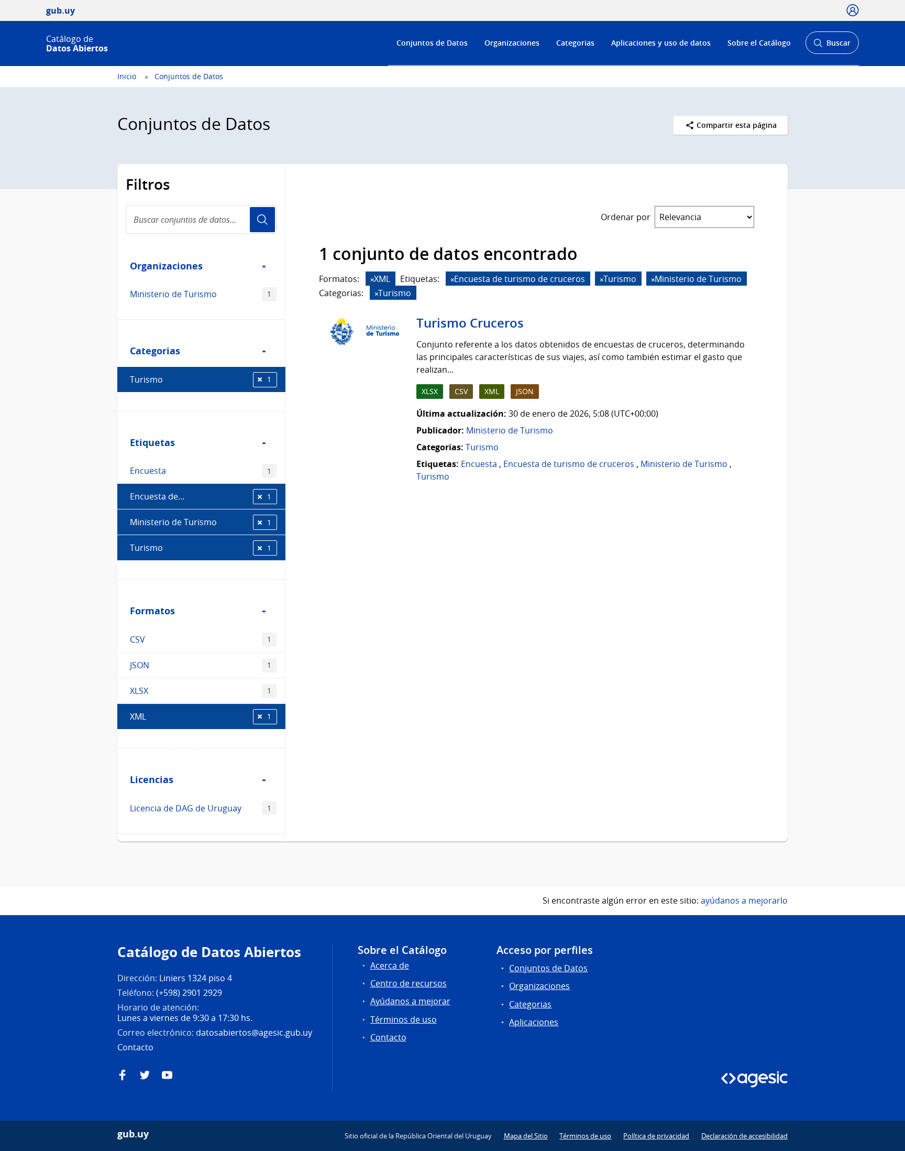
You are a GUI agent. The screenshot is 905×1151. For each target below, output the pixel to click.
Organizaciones (511, 43)
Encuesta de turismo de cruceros (568, 464)
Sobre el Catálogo (759, 43)
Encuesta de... (200, 496)
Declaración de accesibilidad (744, 1136)
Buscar (832, 46)
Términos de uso (403, 1019)
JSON (200, 665)
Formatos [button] (152, 610)
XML (200, 716)
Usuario (262, 219)
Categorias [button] (155, 350)
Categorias (575, 43)
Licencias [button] (151, 779)
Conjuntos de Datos (432, 43)
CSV (200, 639)
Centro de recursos (408, 983)
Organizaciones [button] (166, 266)
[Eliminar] (372, 280)
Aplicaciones (533, 1022)
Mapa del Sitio (526, 1136)
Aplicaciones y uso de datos (661, 43)
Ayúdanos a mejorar (410, 1001)
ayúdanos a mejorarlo (744, 900)
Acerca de (389, 965)
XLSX (200, 691)
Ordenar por (625, 217)
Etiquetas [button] (152, 442)
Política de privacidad (656, 1136)
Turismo (200, 379)
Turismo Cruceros (470, 322)
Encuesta (200, 470)
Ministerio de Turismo (200, 294)
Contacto (388, 1037)
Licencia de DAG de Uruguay (200, 808)
